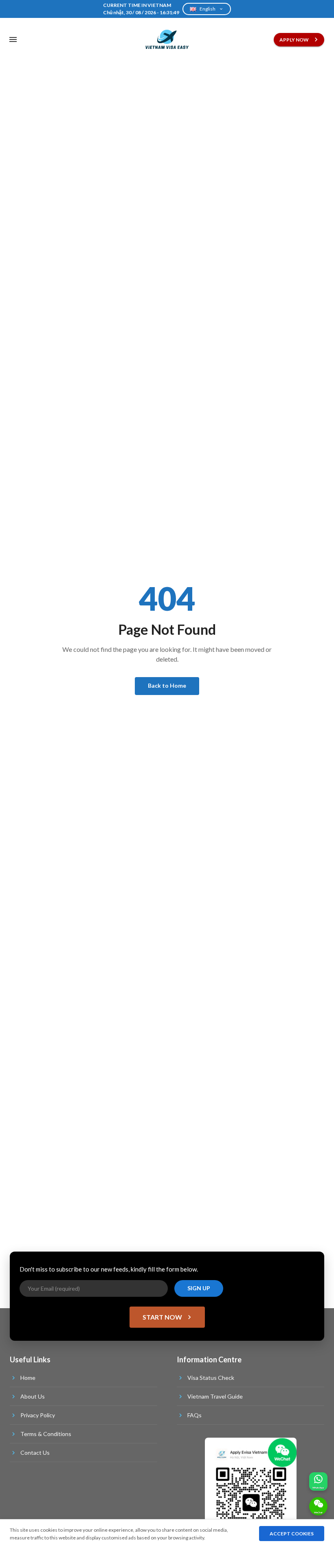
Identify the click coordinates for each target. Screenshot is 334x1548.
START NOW (162, 1317)
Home (27, 1377)
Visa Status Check (210, 1377)
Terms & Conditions (45, 1433)
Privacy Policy (37, 1415)
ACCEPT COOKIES (292, 1533)
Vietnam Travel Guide (215, 1396)
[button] (318, 1481)
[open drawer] (13, 39)
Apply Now (294, 40)
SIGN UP (198, 1288)
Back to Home (167, 685)
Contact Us (35, 1452)
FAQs (194, 1415)
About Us (32, 1396)
